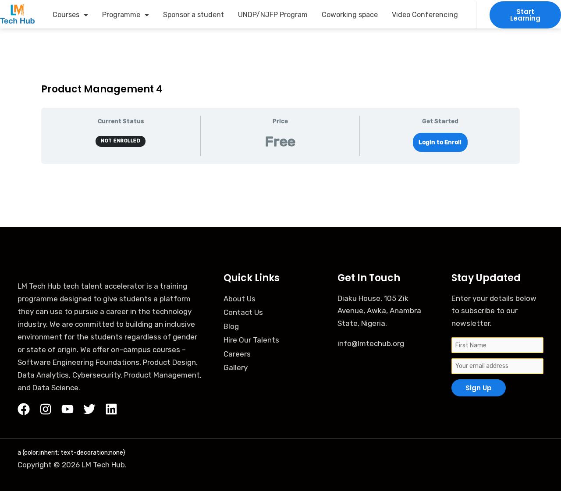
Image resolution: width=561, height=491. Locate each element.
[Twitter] (89, 409)
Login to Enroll (440, 141)
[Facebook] (24, 409)
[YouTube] (67, 409)
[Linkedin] (111, 409)
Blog (231, 326)
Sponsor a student (193, 15)
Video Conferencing (425, 15)
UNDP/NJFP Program (273, 15)
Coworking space (350, 15)
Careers (237, 354)
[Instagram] (45, 409)
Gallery (236, 367)
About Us (240, 298)
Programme (121, 15)
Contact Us (243, 312)
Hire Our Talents (251, 340)
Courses (66, 15)
